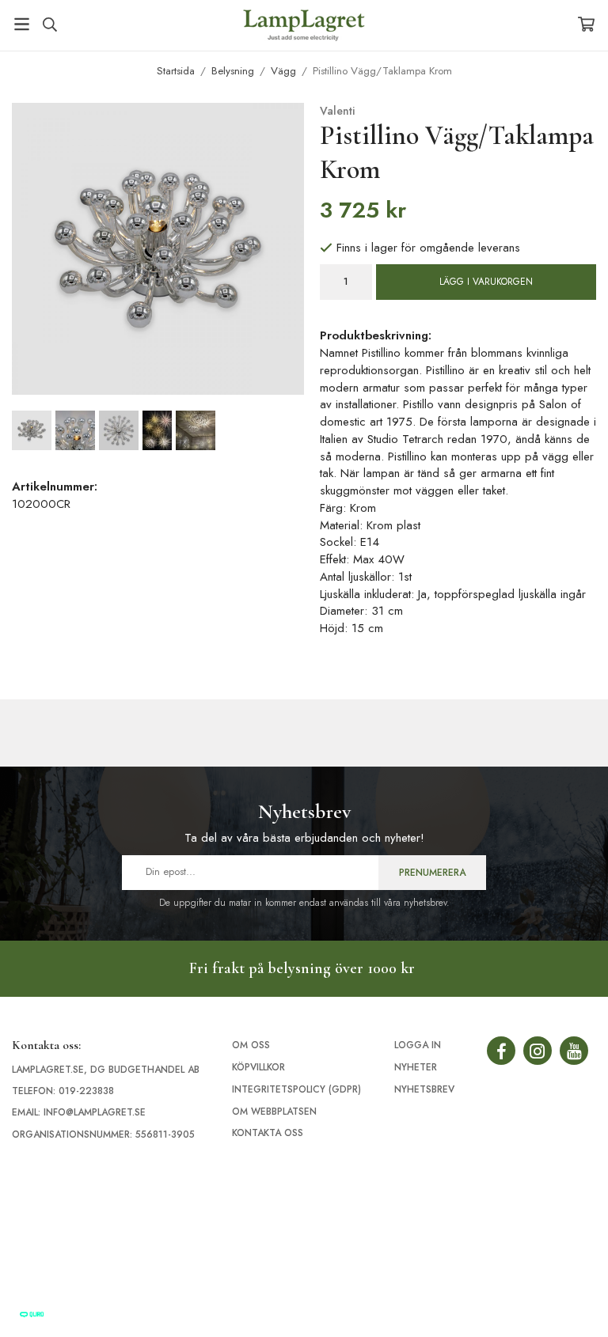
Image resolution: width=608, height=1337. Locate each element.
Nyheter (415, 1067)
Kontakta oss (267, 1133)
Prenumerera (432, 872)
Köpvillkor (258, 1067)
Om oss (251, 1045)
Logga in (417, 1045)
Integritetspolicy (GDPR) (296, 1089)
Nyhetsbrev (424, 1089)
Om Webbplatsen (274, 1111)
